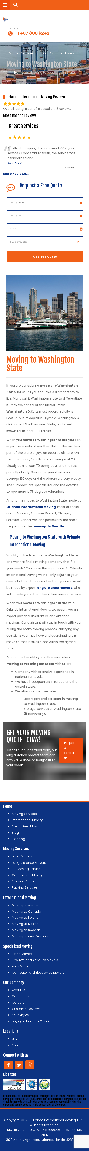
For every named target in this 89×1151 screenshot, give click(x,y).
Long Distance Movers (57, 53)
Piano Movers (22, 954)
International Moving (27, 820)
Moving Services (21, 53)
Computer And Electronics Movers (38, 972)
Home (19, 72)
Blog (15, 832)
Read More (14, 163)
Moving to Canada (26, 911)
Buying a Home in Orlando (32, 1021)
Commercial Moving (27, 875)
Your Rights (20, 1015)
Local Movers (22, 856)
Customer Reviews (26, 1009)
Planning (18, 839)
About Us (19, 990)
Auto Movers (21, 966)
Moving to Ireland (25, 917)
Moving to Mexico (25, 924)
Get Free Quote (45, 257)
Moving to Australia (26, 905)
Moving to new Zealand (30, 936)
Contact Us (20, 996)
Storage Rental (23, 881)
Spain (16, 1045)
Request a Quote (70, 748)
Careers (18, 1002)
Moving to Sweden (26, 930)
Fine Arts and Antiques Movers (35, 960)
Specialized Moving (26, 826)
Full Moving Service (26, 869)
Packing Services (25, 887)
